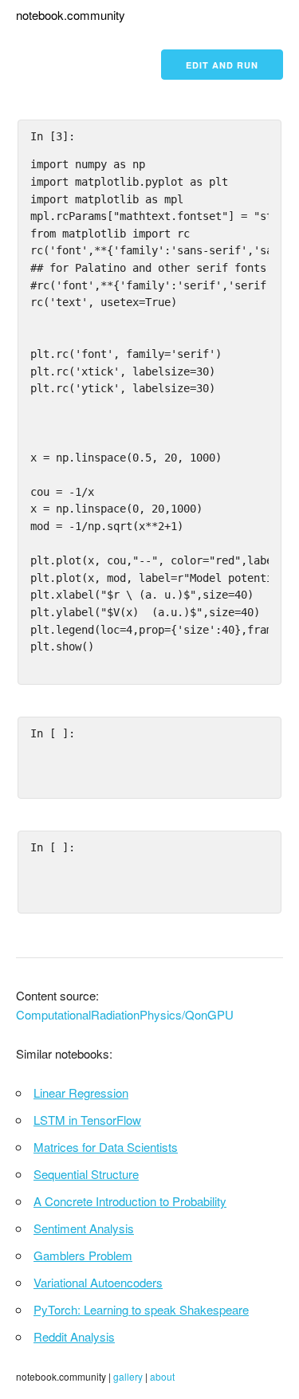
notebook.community (70, 14)
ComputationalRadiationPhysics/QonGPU (125, 1014)
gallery (128, 1376)
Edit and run (222, 65)
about (162, 1376)
